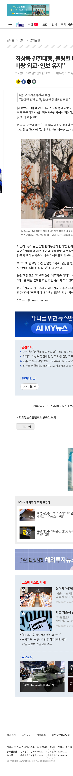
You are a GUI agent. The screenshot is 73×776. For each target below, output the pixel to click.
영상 (30, 24)
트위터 (29, 81)
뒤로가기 (26, 426)
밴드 (34, 81)
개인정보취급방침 (61, 735)
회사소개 (11, 735)
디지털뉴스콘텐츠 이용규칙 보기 (37, 417)
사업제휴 (41, 735)
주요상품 (26, 735)
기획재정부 (29, 386)
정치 (54, 24)
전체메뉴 (10, 24)
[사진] (36, 596)
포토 (45, 24)
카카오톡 (18, 81)
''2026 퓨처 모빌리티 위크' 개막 (39, 684)
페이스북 (23, 81)
